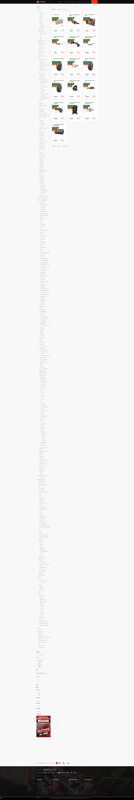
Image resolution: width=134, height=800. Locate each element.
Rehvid (41, 234)
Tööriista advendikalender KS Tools (90, 15)
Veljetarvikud (43, 243)
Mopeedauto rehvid (43, 476)
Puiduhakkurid (42, 329)
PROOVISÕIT (72, 1)
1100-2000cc (42, 27)
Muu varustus (42, 256)
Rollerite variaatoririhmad (44, 621)
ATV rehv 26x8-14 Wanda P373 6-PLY (90, 59)
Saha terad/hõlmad (44, 318)
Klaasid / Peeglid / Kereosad (45, 290)
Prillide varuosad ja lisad (43, 128)
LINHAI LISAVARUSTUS (44, 275)
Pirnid (40, 554)
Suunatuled (41, 546)
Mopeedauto (40, 50)
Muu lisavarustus (42, 377)
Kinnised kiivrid (42, 74)
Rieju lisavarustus (42, 431)
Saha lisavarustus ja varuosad (45, 325)
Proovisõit (38, 788)
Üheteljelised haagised (42, 481)
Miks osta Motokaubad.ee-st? (42, 782)
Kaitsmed (40, 130)
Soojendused (43, 226)
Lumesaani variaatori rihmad (44, 625)
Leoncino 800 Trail (44, 386)
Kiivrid (39, 72)
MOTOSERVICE (66, 1)
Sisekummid (42, 237)
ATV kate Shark (56, 14)
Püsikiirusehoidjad (43, 380)
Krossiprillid (41, 122)
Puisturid (41, 340)
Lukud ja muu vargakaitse (44, 368)
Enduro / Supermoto (41, 40)
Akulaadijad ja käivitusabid (44, 492)
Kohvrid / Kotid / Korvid (43, 204)
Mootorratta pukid (44, 382)
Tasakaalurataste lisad (42, 467)
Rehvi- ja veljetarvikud (43, 503)
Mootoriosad (44, 440)
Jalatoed (42, 604)
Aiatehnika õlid (42, 518)
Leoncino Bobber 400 (44, 406)
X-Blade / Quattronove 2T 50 (44, 580)
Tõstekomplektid (43, 270)
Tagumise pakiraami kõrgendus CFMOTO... (59, 37)
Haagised (41, 307)
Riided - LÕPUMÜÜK (43, 70)
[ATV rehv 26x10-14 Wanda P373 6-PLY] (59, 87)
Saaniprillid (41, 159)
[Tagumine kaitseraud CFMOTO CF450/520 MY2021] (75, 65)
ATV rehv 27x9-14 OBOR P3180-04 (59, 59)
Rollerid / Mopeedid (41, 31)
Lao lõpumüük (40, 53)
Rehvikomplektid (43, 235)
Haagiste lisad (43, 313)
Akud (39, 486)
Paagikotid (42, 353)
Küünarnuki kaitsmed (43, 141)
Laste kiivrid (41, 84)
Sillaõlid (41, 514)
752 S (41, 390)
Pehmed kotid (43, 209)
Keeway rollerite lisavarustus (44, 463)
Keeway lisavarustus (43, 423)
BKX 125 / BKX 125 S (44, 416)
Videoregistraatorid (43, 375)
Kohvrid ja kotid (42, 348)
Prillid (39, 118)
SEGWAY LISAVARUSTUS (44, 281)
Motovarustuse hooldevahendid (45, 527)
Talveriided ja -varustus (42, 156)
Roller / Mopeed (42, 499)
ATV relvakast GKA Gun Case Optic (90, 81)
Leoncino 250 (43, 414)
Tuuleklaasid (42, 363)
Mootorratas (42, 497)
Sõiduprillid (41, 120)
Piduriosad (41, 597)
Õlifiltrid (41, 531)
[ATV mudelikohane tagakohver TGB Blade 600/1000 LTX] (59, 109)
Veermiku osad (42, 471)
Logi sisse (88, 1)
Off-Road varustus (44, 292)
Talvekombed (42, 161)
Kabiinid (41, 249)
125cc (41, 36)
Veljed (42, 245)
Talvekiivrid (41, 158)
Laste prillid (41, 126)
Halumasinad (42, 331)
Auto (39, 643)
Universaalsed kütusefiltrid (44, 536)
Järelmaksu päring (56, 785)
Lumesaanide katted (43, 567)
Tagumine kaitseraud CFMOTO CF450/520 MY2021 (90, 37)
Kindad (39, 107)
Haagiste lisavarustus (41, 482)
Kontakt (54, 788)
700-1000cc (41, 25)
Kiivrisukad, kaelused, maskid (44, 64)
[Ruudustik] (53, 9)
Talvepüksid (41, 165)
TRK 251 (42, 412)
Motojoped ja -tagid (43, 59)
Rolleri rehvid (42, 458)
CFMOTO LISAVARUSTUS (44, 258)
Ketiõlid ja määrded (43, 516)
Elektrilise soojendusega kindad (45, 114)
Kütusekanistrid (42, 254)
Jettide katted (42, 569)
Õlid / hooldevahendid (42, 507)
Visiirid (42, 88)
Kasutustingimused (40, 787)
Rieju (39, 592)
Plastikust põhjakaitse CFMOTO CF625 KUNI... (74, 103)
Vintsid (41, 228)
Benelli (39, 584)
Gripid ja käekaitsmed (44, 262)
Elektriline (41, 21)
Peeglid (41, 365)
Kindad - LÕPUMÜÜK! (43, 116)
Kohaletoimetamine (40, 785)
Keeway (39, 578)
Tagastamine (39, 786)
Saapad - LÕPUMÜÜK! (43, 105)
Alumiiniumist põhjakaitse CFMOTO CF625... (89, 103)
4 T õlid (41, 510)
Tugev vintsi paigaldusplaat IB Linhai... (74, 15)
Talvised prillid (43, 124)
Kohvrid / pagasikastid (44, 260)
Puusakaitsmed (42, 144)
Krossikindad (42, 111)
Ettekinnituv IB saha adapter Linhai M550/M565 (74, 37)
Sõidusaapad (42, 103)
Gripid (42, 222)
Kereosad (43, 438)
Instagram (70, 783)
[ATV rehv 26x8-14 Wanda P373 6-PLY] (90, 65)
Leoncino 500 (43, 403)
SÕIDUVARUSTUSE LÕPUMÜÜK (43, 196)
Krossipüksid (42, 177)
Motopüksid (41, 61)
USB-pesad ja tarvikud (43, 361)
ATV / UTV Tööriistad (42, 306)
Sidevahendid (43, 90)
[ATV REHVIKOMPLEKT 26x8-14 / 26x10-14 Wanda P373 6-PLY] (59, 131)
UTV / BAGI (40, 20)
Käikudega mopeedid (43, 33)
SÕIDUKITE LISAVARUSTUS (42, 198)
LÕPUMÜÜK (42, 202)
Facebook (70, 782)
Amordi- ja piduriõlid (43, 523)
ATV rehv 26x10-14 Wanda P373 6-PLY (59, 81)
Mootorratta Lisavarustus (42, 346)
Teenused (54, 787)
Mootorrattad (40, 29)
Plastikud (42, 610)
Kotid (39, 150)
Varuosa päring (55, 786)
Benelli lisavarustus (43, 384)
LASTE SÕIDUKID (41, 44)
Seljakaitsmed (42, 137)
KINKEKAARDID (40, 631)
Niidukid (41, 333)
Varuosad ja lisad (41, 647)
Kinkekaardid (40, 629)
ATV (39, 10)
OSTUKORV (95, 1)
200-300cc (41, 38)
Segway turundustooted (45, 294)
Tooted (54, 783)
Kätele (41, 220)
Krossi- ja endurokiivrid (43, 79)
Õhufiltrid (41, 533)
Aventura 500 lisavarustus (45, 445)
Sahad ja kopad (42, 315)
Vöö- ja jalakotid (42, 154)
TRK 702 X (42, 392)
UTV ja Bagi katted (43, 562)
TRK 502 (42, 397)
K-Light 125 (42, 427)
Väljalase (43, 434)
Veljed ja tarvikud (42, 241)
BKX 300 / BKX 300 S (44, 410)
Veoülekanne (44, 436)
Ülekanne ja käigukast (43, 601)
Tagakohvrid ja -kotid (44, 350)
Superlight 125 (43, 429)
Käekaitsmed (43, 224)
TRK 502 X (42, 395)
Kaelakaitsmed (42, 146)
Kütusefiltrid (42, 589)
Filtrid (39, 529)
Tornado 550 (43, 399)
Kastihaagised (43, 309)
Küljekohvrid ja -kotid (44, 351)
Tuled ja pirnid (40, 540)
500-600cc (41, 16)
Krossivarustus (40, 174)
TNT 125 (42, 421)
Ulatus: (37, 672)
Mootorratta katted (43, 373)
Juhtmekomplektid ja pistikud (45, 252)
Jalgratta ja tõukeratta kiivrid (44, 97)
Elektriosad (41, 469)
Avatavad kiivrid (42, 77)
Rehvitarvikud (43, 239)
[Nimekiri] (54, 9)
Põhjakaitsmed (43, 268)
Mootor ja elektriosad (43, 617)
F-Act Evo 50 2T (42, 582)
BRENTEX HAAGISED (41, 479)
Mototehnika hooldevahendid (44, 525)
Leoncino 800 (43, 388)
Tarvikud (42, 608)
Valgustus (41, 616)
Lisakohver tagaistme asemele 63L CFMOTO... (74, 81)
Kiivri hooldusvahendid (44, 93)
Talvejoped (41, 163)
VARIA (38, 627)
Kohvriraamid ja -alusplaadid (45, 355)
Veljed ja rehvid (43, 613)
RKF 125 (42, 425)
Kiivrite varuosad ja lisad (43, 86)
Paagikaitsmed (43, 379)
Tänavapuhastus (42, 344)
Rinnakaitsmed (42, 135)
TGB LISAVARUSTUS (43, 296)
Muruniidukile (42, 490)
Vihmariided (41, 66)
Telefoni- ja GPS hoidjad (43, 359)
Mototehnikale (42, 488)
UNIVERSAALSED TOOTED (42, 485)
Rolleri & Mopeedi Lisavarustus (43, 450)
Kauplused (78, 1)
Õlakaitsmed (42, 139)
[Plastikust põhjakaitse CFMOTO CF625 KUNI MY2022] (75, 109)
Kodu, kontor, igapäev (42, 645)
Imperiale (42, 408)
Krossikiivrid (41, 181)
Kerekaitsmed (42, 133)
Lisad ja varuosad (43, 357)
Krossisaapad (42, 194)
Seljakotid (41, 152)
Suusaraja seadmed (43, 337)
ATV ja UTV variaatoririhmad (44, 623)
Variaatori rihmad (41, 620)
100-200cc (41, 12)
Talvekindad (41, 167)
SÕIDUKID (39, 9)
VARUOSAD (39, 577)
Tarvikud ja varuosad (44, 211)
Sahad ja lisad (43, 279)
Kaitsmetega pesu (43, 148)
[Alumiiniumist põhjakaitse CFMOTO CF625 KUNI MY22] (90, 109)
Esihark (42, 606)
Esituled (41, 542)
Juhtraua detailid (42, 599)
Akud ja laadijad (42, 595)
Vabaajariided (42, 68)
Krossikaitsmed (42, 185)
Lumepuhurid (42, 327)
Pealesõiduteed (42, 232)
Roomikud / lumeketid (43, 247)
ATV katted (41, 560)
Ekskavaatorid (42, 342)
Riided (39, 57)
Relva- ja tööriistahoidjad (44, 213)
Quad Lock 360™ (41, 635)
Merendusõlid (42, 520)
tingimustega (88, 798)
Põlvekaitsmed (42, 143)
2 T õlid (41, 512)
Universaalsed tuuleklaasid (44, 215)
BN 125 (42, 419)
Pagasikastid (43, 286)
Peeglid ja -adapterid (41, 557)
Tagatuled (41, 544)
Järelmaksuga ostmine (40, 783)
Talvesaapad (42, 169)
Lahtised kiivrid (42, 76)
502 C (42, 401)
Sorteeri (58, 9)
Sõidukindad (41, 109)
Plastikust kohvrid (43, 205)
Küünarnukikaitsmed (44, 190)
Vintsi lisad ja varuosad (44, 230)
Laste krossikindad (43, 113)
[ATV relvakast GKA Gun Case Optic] (90, 87)
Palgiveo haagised (43, 311)
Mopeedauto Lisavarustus (42, 475)
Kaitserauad (41, 217)
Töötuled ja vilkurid (43, 549)
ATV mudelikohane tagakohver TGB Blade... (59, 103)
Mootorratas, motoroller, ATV (43, 640)
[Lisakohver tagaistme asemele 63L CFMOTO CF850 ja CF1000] (75, 87)
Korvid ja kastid (43, 207)
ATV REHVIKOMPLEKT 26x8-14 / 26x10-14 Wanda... (59, 125)
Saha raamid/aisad (43, 320)
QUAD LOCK (39, 633)
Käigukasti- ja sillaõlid (43, 521)
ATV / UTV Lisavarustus (42, 200)
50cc (40, 34)
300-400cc (41, 14)
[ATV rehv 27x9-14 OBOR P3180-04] (59, 65)
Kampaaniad (60, 1)
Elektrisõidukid (40, 42)
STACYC (39, 593)
